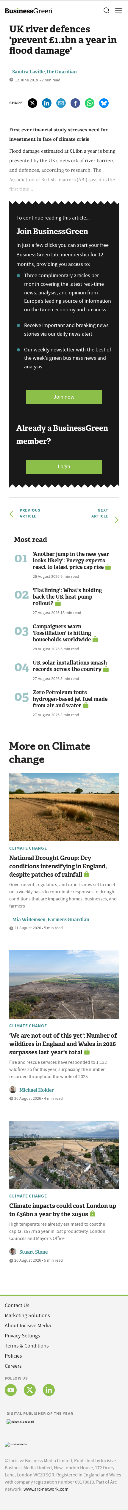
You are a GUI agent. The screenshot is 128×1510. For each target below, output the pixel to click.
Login (64, 466)
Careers (13, 1366)
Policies (13, 1356)
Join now (64, 397)
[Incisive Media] (16, 1444)
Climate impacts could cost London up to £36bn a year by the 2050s (62, 1210)
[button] (106, 11)
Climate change (28, 848)
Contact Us (17, 1305)
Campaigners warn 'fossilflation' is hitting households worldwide (62, 633)
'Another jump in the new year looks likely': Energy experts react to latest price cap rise (71, 560)
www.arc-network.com (46, 1489)
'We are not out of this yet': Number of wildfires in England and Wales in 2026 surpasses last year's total (63, 1044)
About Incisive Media (28, 1325)
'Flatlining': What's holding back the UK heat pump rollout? (67, 597)
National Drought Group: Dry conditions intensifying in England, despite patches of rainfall (58, 866)
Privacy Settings (22, 1335)
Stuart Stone (33, 1252)
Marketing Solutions (27, 1315)
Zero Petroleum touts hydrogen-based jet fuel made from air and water (70, 699)
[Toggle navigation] (116, 11)
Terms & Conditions (27, 1345)
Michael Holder (36, 1090)
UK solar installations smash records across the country (70, 666)
